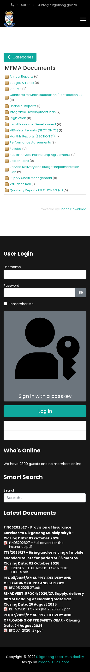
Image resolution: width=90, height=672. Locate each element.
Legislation (18, 118)
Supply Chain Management (31, 178)
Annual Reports (21, 76)
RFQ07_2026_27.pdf (26, 630)
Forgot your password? (27, 425)
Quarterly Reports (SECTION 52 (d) (36, 190)
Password (11, 285)
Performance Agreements (30, 142)
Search (9, 490)
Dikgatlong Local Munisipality (60, 656)
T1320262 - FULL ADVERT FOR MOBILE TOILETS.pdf (38, 570)
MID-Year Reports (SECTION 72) (34, 130)
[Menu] (83, 19)
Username (12, 267)
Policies (16, 148)
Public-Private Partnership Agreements (40, 154)
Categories (22, 57)
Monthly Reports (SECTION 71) (32, 136)
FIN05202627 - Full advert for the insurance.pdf (36, 544)
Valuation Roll (20, 184)
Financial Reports (23, 106)
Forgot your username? (27, 435)
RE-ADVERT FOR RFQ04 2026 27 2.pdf (39, 609)
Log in (45, 411)
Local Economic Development (33, 124)
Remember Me (21, 303)
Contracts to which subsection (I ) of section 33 (46, 95)
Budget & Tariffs (22, 82)
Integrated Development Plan (33, 112)
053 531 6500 (24, 5)
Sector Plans (19, 160)
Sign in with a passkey (45, 396)
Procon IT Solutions (54, 662)
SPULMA (16, 88)
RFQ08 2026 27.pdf (25, 587)
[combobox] (45, 497)
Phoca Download (73, 209)
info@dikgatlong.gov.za (59, 5)
